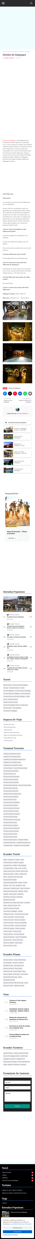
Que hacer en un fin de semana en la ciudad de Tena (19, 1027)
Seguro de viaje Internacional (11, 732)
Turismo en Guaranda (20, 925)
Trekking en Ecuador (8, 914)
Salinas (26, 891)
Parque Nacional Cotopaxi (10, 879)
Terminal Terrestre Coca (9, 773)
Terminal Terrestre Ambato (20, 768)
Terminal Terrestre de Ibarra (10, 816)
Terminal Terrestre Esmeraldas (11, 776)
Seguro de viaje (8, 729)
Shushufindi (19, 897)
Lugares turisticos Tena (9, 871)
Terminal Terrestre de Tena (10, 837)
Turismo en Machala (19, 934)
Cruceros (22, 688)
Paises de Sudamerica (10, 727)
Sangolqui (5, 894)
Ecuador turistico (7, 708)
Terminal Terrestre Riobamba (15, 617)
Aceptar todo (17, 1231)
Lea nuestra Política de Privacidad (20, 1224)
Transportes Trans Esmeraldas (22, 845)
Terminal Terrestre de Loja (10, 822)
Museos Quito (24, 871)
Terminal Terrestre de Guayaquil (11, 814)
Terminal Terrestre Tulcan (10, 799)
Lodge (15, 868)
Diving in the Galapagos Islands (11, 705)
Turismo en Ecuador (8, 922)
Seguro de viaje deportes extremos (13, 735)
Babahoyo (18, 1177)
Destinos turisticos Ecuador (10, 702)
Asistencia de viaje (9, 724)
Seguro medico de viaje (10, 738)
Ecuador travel (24, 705)
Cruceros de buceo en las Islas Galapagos (14, 696)
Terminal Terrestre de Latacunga (11, 819)
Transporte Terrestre (23, 839)
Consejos (5, 688)
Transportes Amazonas (9, 842)
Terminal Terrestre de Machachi (11, 828)
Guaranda (15, 862)
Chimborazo (11, 859)
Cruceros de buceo (25, 693)
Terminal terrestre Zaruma (10, 839)
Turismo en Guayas (20, 928)
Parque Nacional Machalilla (10, 882)
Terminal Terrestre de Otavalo (11, 831)
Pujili (10, 885)
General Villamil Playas (20, 960)
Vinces (15, 945)
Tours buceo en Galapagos (10, 710)
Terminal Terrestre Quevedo (10, 788)
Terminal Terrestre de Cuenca (11, 811)
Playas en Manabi (7, 974)
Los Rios (24, 868)
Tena (19, 905)
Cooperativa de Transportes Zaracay (12, 765)
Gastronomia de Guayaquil (10, 1061)
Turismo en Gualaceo (8, 925)
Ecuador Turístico (9, 58)
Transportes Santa (8, 845)
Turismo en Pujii (7, 940)
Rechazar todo (17, 1228)
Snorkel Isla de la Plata (9, 899)
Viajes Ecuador (18, 942)
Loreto (19, 868)
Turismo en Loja (17, 931)
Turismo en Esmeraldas (20, 922)
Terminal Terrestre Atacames (10, 771)
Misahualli (10, 1064)
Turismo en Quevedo (17, 940)
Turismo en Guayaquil (9, 928)
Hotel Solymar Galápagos (18, 437)
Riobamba (20, 891)
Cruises (28, 696)
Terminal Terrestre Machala (10, 785)
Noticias (5, 1203)
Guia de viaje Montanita (24, 1061)
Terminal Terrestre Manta (24, 785)
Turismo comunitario (8, 917)
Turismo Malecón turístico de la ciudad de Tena (19, 1035)
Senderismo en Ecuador (9, 897)
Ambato (5, 859)
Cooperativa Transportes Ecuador (12, 753)
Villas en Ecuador (7, 945)
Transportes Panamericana (23, 842)
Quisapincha (18, 885)
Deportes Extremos (13, 699)
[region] (18, 177)
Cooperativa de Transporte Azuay (12, 756)
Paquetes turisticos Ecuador (15, 877)
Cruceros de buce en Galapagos (11, 693)
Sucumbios (27, 902)
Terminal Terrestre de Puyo (10, 834)
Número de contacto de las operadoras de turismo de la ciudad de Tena (18, 1019)
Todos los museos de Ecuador (11, 908)
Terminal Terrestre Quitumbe (10, 791)
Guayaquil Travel (7, 865)
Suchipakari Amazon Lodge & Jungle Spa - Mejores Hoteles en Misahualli (17, 658)
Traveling (20, 911)
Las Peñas (15, 962)
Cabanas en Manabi (17, 1190)
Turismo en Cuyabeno (19, 920)
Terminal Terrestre (8, 768)
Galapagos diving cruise (9, 1059)
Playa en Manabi (17, 971)
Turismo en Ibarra (7, 931)
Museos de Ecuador (8, 874)
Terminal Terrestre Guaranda (10, 779)
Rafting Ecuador (15, 888)
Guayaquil (21, 862)
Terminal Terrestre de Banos (10, 805)
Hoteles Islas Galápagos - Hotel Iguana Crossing (19, 444)
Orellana (16, 874)
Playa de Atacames (19, 965)
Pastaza (25, 882)
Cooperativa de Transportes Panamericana (14, 759)
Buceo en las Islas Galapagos (20, 685)
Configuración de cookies (10, 1234)
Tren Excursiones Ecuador (21, 914)
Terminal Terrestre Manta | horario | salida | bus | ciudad (17, 668)
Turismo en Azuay (19, 917)
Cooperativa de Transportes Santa (12, 762)
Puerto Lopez (16, 974)
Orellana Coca (23, 874)
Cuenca (5, 699)
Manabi (18, 871)
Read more (11, 538)
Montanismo (17, 1064)
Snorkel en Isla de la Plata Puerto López (13, 902)
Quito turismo (6, 888)
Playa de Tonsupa (7, 971)
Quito (24, 885)
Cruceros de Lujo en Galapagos (23, 690)
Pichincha (5, 885)
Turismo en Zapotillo (8, 942)
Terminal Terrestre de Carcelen (11, 808)
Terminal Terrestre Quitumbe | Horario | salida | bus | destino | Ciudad (15, 627)
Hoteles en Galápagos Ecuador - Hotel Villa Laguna (20, 429)
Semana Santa (13, 894)
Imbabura (15, 865)
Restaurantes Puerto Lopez (10, 891)
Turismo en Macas (8, 934)
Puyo (13, 885)
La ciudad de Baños (8, 868)
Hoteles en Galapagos (12, 51)
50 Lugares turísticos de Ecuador (16, 637)
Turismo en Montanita (9, 937)
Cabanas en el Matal (7, 1193)
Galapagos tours (20, 1059)
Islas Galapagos (17, 708)
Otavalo (5, 877)
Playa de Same (18, 968)
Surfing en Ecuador (12, 905)
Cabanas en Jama (6, 1190)
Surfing (5, 905)
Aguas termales (7, 685)
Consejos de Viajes (14, 688)
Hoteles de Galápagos (9, 140)
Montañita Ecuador (8, 965)
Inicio (4, 51)
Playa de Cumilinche (8, 968)
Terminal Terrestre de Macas (10, 825)
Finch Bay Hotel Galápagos (18, 469)
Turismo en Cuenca (8, 920)
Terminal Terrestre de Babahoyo (11, 802)
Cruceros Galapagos (8, 690)
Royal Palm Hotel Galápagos (19, 461)
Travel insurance (8, 740)
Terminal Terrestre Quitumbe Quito (12, 794)
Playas (24, 971)
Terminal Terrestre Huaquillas (11, 782)
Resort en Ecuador (25, 888)
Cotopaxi (17, 859)
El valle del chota (7, 862)
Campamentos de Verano (19, 1193)
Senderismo (20, 894)
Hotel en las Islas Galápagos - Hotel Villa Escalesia (20, 452)
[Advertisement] (17, 26)
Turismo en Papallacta (21, 937)
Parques (20, 882)
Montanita (21, 962)
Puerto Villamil (24, 974)
